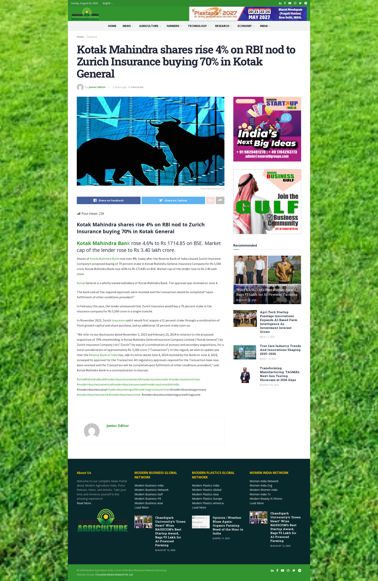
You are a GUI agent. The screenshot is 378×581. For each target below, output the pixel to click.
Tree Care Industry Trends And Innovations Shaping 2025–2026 (280, 350)
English (106, 3)
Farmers (173, 26)
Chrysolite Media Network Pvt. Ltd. (114, 574)
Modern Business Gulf (148, 494)
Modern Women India (263, 490)
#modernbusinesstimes (125, 395)
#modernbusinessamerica (94, 384)
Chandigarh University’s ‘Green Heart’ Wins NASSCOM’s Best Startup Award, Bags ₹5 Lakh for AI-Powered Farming (267, 290)
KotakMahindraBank (91, 379)
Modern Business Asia (148, 503)
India (264, 26)
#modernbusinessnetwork (122, 379)
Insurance (118, 320)
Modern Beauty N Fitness (266, 498)
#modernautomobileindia (162, 384)
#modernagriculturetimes (152, 389)
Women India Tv (260, 494)
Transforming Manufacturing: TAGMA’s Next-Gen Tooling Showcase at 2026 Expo (279, 374)
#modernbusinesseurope (128, 384)
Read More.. (84, 503)
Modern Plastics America (208, 503)
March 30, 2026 (270, 384)
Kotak (81, 283)
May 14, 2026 (269, 358)
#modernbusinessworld (93, 395)
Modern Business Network (151, 490)
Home (112, 26)
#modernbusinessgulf (120, 389)
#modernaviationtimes (184, 379)
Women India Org (261, 485)
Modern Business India (149, 485)
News (127, 26)
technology (197, 26)
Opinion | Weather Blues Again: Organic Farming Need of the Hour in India (228, 525)
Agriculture (148, 26)
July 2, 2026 (268, 336)
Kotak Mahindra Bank (104, 259)
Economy (245, 26)
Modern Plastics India (205, 485)
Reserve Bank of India (103, 355)
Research (222, 26)
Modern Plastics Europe (207, 498)
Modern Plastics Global (206, 490)
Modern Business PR (147, 498)
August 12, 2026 (247, 299)
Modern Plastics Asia (205, 494)
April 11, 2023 (222, 538)
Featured (92, 37)
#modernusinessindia (154, 379)
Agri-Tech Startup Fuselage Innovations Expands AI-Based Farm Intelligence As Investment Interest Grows (278, 322)
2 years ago (120, 87)
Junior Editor (97, 87)
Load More (141, 507)
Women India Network (264, 481)
